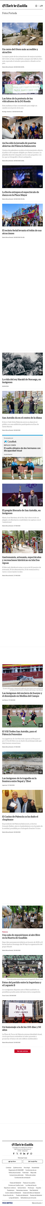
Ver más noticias (22, 1051)
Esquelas (38, 1188)
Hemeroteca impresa (22, 1190)
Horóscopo (31, 1188)
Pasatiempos (10, 1190)
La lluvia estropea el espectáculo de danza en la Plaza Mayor (20, 193)
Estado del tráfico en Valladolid (31, 1193)
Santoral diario (22, 1188)
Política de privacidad (15, 1172)
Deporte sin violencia (10, 1188)
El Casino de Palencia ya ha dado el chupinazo (20, 818)
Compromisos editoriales (16, 1175)
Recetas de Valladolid (36, 1195)
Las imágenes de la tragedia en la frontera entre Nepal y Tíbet (19, 780)
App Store (13, 1161)
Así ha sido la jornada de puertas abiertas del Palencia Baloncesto (19, 144)
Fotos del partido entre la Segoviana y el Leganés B (21, 984)
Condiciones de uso (30, 1170)
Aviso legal (27, 1167)
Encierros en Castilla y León (16, 1185)
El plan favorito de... (8, 1195)
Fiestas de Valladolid (15, 1183)
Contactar (8, 1167)
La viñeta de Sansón (31, 1185)
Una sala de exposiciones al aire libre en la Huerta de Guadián (21, 936)
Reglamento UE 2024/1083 (16, 1170)
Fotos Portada (9, 13)
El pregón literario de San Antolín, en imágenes (21, 512)
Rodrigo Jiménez (7, 111)
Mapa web (33, 1172)
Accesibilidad (35, 1167)
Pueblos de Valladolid (22, 1195)
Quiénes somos (17, 1167)
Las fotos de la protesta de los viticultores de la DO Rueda (17, 100)
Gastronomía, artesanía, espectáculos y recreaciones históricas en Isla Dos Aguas (21, 560)
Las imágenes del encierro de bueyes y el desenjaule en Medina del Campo (22, 694)
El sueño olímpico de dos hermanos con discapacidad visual (22, 449)
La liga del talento (14, 1198)
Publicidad (25, 1172)
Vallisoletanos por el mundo (28, 1198)
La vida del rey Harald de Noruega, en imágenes (21, 381)
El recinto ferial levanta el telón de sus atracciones (22, 232)
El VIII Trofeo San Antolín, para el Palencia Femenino (19, 733)
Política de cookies (30, 1175)
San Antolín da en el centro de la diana (22, 417)
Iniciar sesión (36, 6)
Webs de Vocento (37, 1203)
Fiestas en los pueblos (29, 1183)
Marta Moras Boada (7, 67)
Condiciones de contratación (22, 1177)
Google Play (33, 1161)
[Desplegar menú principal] (41, 6)
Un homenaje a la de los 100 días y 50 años (21, 1028)
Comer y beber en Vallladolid (13, 1193)
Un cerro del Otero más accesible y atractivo (20, 51)
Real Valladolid (34, 1190)
